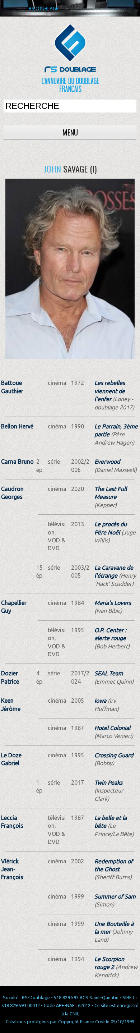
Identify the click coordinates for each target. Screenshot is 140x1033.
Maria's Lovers (112, 603)
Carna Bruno (17, 461)
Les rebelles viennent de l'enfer (109, 391)
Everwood (107, 461)
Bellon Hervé (17, 426)
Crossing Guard (113, 755)
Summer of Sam (115, 896)
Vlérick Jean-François (12, 869)
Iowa (100, 700)
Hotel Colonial (112, 728)
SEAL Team (108, 673)
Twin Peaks (108, 782)
